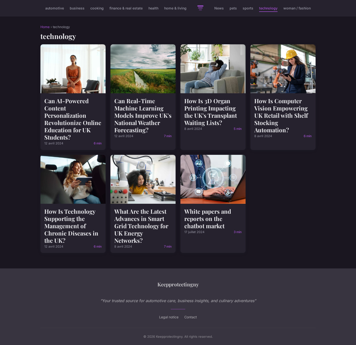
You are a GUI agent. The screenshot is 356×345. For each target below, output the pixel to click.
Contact (190, 317)
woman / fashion (297, 8)
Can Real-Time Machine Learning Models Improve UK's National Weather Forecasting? (142, 115)
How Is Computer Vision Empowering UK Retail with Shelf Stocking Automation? (281, 115)
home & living (175, 8)
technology (268, 8)
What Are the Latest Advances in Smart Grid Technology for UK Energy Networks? (141, 225)
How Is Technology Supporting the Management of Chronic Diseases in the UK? (71, 225)
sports (248, 8)
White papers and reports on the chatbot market (207, 218)
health (153, 8)
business (77, 8)
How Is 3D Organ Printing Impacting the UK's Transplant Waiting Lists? (210, 111)
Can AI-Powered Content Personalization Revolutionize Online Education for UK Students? (72, 119)
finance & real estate (126, 8)
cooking (97, 8)
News (219, 8)
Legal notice (168, 317)
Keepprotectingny (178, 284)
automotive (54, 8)
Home (45, 27)
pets (233, 8)
